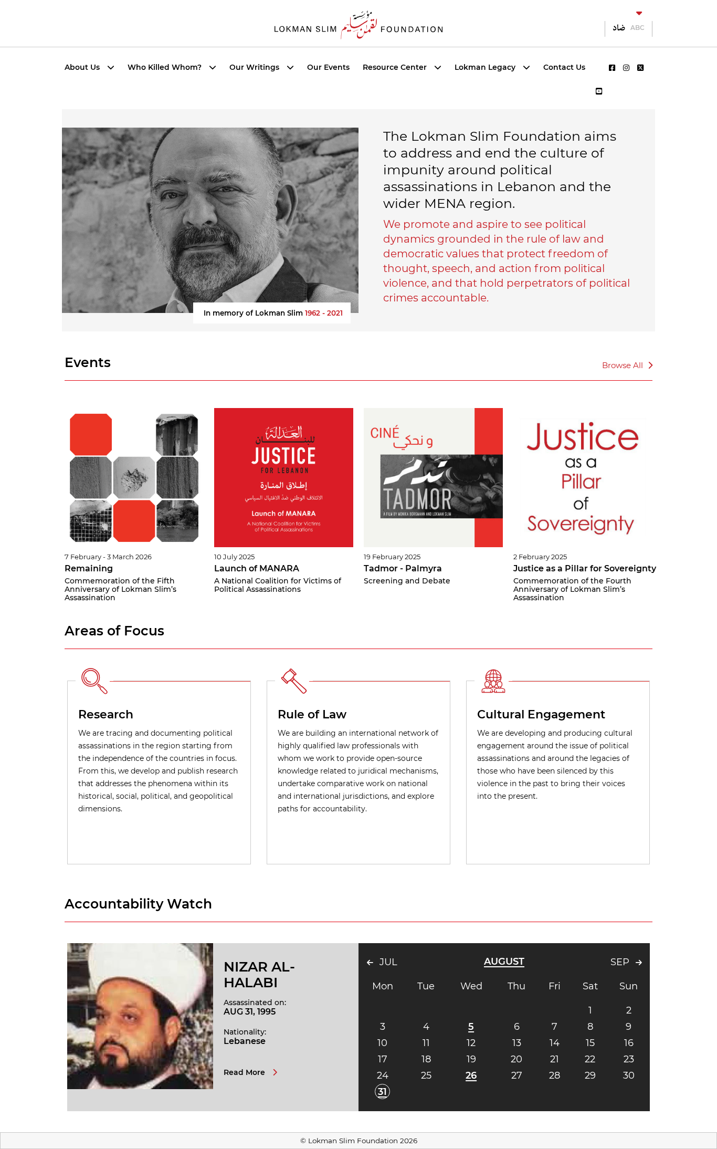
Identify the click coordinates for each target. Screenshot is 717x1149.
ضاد (619, 28)
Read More (245, 1072)
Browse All (623, 365)
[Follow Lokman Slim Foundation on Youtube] (599, 91)
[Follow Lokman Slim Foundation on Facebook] (612, 67)
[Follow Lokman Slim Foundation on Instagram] (626, 67)
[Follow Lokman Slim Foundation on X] (640, 67)
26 (471, 1075)
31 (382, 1092)
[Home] (358, 23)
